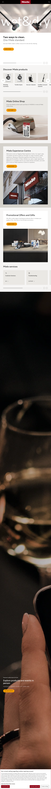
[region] (25, 34)
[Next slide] (47, 63)
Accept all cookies (5, 786)
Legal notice (3, 783)
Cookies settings (45, 786)
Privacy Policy (9, 783)
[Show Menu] (3, 2)
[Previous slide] (44, 63)
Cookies (13, 783)
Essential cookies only (34, 786)
